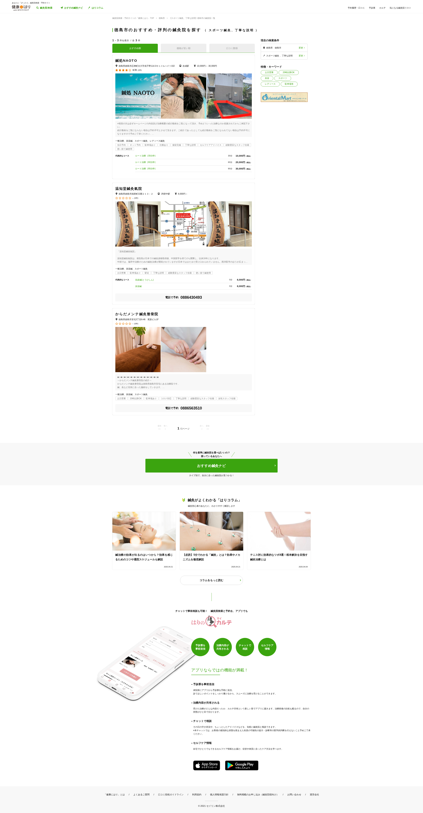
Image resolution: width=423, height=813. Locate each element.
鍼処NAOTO (126, 60)
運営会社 (314, 794)
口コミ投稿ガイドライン (171, 794)
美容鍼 (138, 286)
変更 (301, 48)
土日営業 (269, 72)
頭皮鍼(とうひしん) (144, 280)
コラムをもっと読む (211, 580)
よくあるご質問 (141, 794)
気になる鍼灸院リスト (400, 8)
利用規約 (196, 794)
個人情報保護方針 (219, 794)
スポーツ (282, 78)
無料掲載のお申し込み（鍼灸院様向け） (258, 794)
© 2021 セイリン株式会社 (211, 806)
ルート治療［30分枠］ (146, 156)
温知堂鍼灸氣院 (128, 188)
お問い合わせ (294, 794)
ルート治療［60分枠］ (146, 162)
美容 (267, 78)
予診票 (372, 8)
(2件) (140, 70)
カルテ (382, 8)
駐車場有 (289, 84)
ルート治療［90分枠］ (146, 169)
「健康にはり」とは (114, 794)
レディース (270, 84)
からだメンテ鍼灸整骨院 (136, 314)
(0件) (136, 198)
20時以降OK (289, 72)
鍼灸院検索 (46, 7)
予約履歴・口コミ (356, 8)
